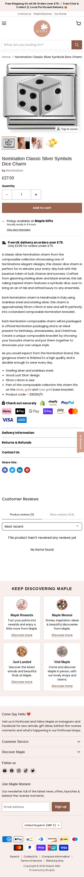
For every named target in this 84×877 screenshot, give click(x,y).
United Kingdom (40, 825)
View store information (18, 229)
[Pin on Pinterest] (27, 470)
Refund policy (54, 861)
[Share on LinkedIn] (20, 470)
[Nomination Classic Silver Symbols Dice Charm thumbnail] (9, 143)
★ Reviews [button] (81, 442)
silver (19, 389)
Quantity (8, 186)
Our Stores (60, 13)
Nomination (14, 170)
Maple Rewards (43, 13)
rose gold (45, 389)
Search (14, 856)
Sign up (61, 806)
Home (6, 57)
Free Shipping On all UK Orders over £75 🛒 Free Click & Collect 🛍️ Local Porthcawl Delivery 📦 (42, 5)
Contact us (24, 13)
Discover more (22, 635)
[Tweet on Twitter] (12, 470)
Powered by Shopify (42, 870)
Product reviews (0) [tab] (22, 514)
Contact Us (31, 856)
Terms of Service (31, 861)
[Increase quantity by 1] (36, 194)
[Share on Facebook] (5, 470)
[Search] (76, 44)
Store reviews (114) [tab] (62, 514)
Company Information (56, 856)
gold (28, 389)
